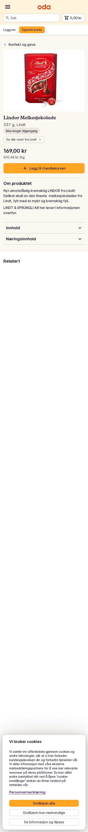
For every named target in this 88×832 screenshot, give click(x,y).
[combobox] (33, 18)
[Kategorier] (7, 7)
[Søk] (7, 18)
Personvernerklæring (27, 792)
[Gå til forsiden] (44, 6)
